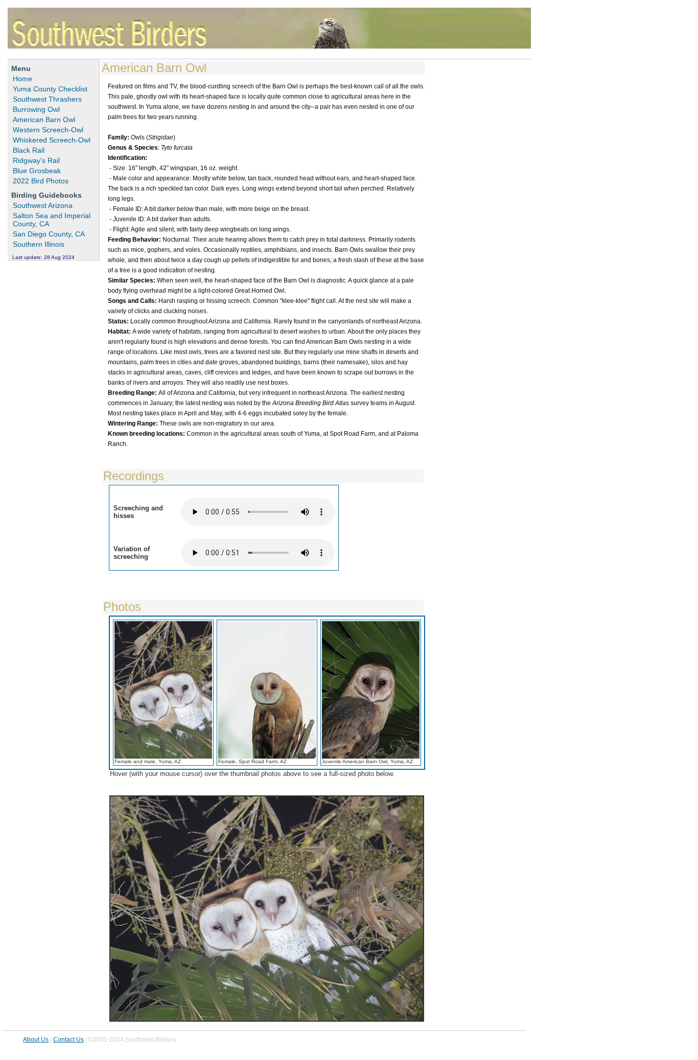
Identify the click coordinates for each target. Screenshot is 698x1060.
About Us (36, 1039)
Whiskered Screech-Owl (51, 140)
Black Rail (28, 150)
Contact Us (68, 1039)
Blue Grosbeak (37, 171)
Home (22, 79)
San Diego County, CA (49, 234)
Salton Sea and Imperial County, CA (51, 219)
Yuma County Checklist (50, 89)
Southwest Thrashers (47, 99)
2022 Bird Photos (40, 181)
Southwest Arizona (43, 205)
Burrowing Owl (36, 109)
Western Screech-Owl (48, 130)
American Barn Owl (44, 119)
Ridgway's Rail (36, 160)
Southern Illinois (38, 244)
